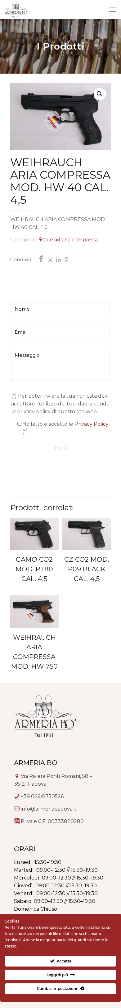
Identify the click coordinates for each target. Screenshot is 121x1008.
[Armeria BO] (16, 9)
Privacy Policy (91, 424)
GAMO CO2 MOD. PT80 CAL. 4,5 (34, 569)
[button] (100, 94)
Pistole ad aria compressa (67, 240)
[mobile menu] (112, 9)
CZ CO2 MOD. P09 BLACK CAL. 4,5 (86, 569)
